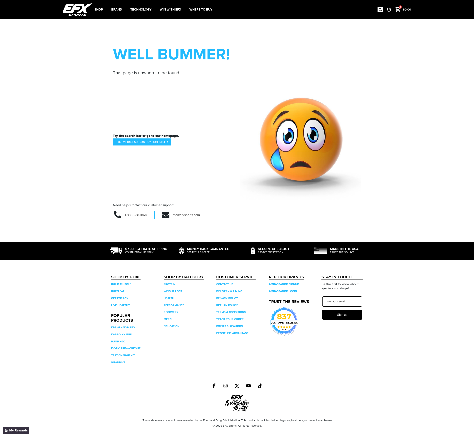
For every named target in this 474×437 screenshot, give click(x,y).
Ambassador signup (284, 284)
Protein (169, 284)
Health (169, 298)
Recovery (171, 312)
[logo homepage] (78, 9)
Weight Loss (173, 291)
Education (171, 326)
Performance (174, 305)
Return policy (227, 305)
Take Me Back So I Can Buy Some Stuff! (142, 142)
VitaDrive (118, 362)
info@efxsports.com (186, 214)
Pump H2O (118, 341)
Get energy (119, 298)
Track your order (230, 319)
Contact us (224, 284)
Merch (168, 319)
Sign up (342, 314)
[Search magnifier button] (380, 10)
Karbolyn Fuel (122, 334)
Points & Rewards (229, 326)
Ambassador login (283, 291)
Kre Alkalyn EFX (123, 327)
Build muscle (121, 284)
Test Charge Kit (123, 355)
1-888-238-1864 (136, 214)
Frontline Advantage (232, 333)
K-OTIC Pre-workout (126, 348)
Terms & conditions (231, 312)
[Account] (389, 10)
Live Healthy (120, 305)
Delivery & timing (229, 291)
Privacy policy (227, 298)
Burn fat (117, 291)
